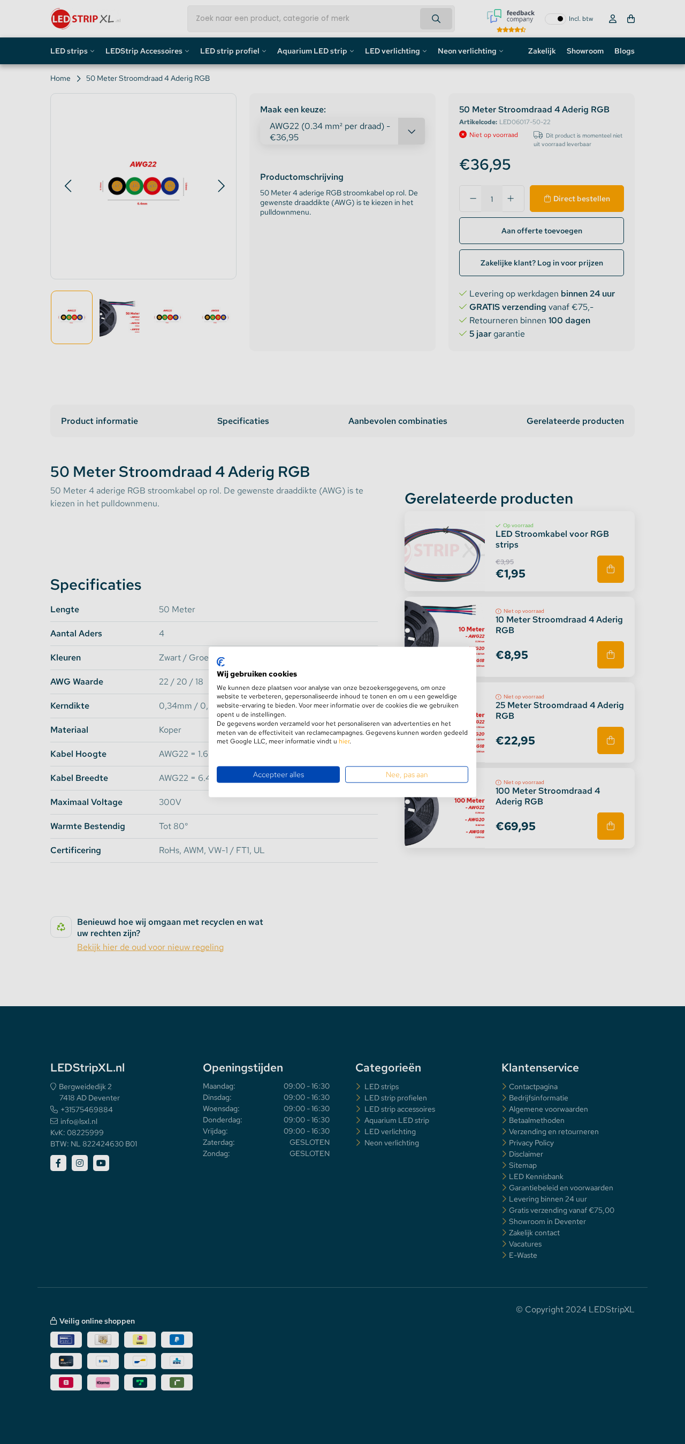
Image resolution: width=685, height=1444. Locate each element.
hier (344, 741)
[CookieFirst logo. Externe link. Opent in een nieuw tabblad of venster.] (221, 662)
